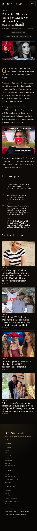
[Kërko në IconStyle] (25, 3)
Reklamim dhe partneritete (12, 501)
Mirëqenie (8, 458)
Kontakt (7, 493)
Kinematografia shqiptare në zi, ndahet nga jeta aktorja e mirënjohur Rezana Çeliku (16, 197)
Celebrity (9, 447)
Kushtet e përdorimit (11, 498)
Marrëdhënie (10, 460)
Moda (7, 450)
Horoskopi (8, 463)
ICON (12, 3)
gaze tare (5, 28)
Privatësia (7, 496)
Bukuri (7, 453)
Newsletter (8, 504)
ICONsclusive (10, 466)
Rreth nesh (8, 490)
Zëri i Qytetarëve (11, 479)
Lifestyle (8, 455)
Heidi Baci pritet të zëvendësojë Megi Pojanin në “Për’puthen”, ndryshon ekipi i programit (16, 364)
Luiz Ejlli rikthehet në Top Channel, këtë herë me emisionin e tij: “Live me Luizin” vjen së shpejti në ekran (19, 186)
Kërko (7, 474)
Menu (32, 3)
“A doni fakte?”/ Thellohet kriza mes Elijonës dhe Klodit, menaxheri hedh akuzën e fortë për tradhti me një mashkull (16, 321)
